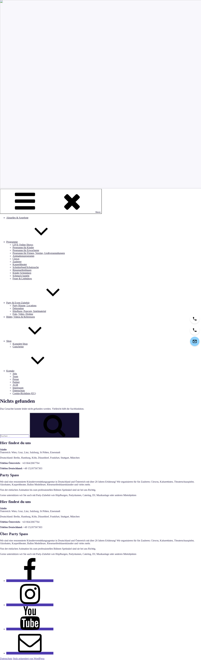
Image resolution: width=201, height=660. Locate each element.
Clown (16, 258)
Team (15, 376)
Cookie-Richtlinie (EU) (24, 393)
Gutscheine (18, 346)
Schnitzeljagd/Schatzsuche (26, 267)
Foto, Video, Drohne (23, 314)
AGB (15, 385)
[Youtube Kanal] (29, 629)
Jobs (15, 373)
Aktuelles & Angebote (17, 217)
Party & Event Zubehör (18, 302)
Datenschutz (19, 390)
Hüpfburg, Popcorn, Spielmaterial (29, 311)
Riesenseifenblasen (22, 270)
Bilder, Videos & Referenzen (20, 316)
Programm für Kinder (23, 247)
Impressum (18, 387)
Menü (97, 212)
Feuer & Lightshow (22, 278)
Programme (12, 241)
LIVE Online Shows (23, 244)
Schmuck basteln (21, 275)
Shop (8, 341)
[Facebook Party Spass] (29, 580)
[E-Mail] (29, 653)
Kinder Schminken (22, 273)
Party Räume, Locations (24, 305)
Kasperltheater (20, 264)
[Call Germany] (194, 330)
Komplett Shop (20, 343)
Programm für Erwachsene (26, 250)
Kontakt (10, 370)
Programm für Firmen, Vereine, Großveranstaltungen (39, 253)
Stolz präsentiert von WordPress (28, 658)
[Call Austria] (194, 318)
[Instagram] (29, 605)
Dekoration (18, 308)
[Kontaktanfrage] (194, 341)
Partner (16, 382)
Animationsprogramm (23, 256)
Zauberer (17, 261)
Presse (16, 379)
